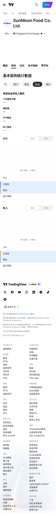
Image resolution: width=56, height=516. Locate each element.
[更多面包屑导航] (12, 13)
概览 (31, 368)
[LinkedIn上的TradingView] (34, 292)
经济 (5, 403)
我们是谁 (33, 403)
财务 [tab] (13, 65)
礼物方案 (33, 358)
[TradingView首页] (11, 5)
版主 (5, 474)
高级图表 (33, 487)
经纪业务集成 (35, 503)
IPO (5, 413)
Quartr (23, 331)
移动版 (6, 445)
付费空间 (7, 509)
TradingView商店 (37, 429)
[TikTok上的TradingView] (48, 292)
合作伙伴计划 (35, 506)
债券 (5, 364)
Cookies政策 (35, 455)
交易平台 (33, 490)
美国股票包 (34, 394)
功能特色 (33, 348)
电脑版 (6, 448)
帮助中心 (33, 413)
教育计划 (33, 509)
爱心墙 (6, 461)
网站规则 (7, 470)
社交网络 (7, 457)
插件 (31, 477)
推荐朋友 (7, 464)
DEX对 (6, 374)
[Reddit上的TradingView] (5, 299)
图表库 (32, 480)
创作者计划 (8, 467)
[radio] (32, 139)
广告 (31, 500)
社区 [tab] (22, 65)
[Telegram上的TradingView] (41, 292)
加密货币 (7, 368)
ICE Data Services (23, 314)
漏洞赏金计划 (35, 464)
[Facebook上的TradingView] (12, 292)
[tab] (16, 84)
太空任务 (33, 406)
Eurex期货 (34, 390)
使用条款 (33, 445)
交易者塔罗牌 (35, 432)
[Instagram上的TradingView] (26, 292)
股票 (5, 358)
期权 (5, 429)
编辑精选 (7, 490)
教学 (5, 486)
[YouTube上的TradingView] (19, 292)
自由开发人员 (9, 506)
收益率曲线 (8, 425)
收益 (5, 406)
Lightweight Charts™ (39, 484)
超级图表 (7, 348)
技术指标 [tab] (33, 65)
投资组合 (7, 422)
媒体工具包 (34, 419)
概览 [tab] (5, 65)
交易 (5, 483)
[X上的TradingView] (5, 292)
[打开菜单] (4, 5)
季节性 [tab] (44, 65)
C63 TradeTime (36, 435)
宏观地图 (7, 432)
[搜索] (36, 5)
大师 (5, 502)
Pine (5, 378)
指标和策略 (8, 499)
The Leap (34, 378)
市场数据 (33, 355)
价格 (31, 352)
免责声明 (33, 448)
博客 (31, 409)
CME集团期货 (35, 387)
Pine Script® (9, 435)
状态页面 (33, 468)
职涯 (31, 416)
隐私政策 (33, 451)
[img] (41, 33)
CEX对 (6, 371)
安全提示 (33, 461)
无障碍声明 (34, 458)
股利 (5, 409)
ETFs (5, 361)
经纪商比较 (34, 374)
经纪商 (32, 371)
